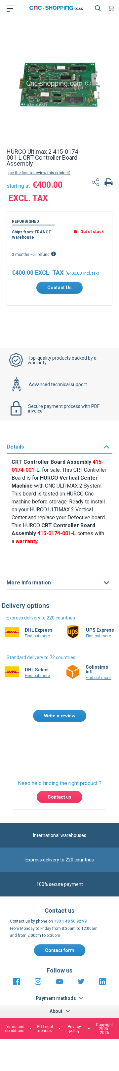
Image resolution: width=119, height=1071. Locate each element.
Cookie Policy (72, 1018)
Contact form (59, 950)
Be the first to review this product (39, 173)
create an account (64, 751)
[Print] (108, 183)
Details (15, 447)
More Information (29, 582)
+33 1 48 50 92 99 (70, 921)
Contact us (59, 797)
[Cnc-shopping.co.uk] (58, 8)
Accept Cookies (59, 1038)
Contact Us (59, 287)
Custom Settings (58, 1055)
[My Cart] (112, 8)
